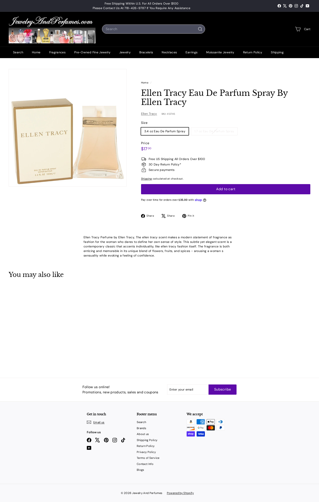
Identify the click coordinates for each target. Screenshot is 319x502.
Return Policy (252, 52)
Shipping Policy (147, 440)
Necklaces (169, 52)
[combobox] (153, 29)
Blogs (140, 470)
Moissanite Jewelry (220, 52)
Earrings (191, 52)
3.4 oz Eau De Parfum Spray (164, 131)
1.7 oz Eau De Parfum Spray (215, 132)
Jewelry (125, 52)
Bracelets (146, 52)
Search (18, 52)
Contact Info (145, 464)
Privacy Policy (146, 452)
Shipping (277, 52)
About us (143, 434)
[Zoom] (67, 127)
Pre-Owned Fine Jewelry (92, 52)
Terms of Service (148, 458)
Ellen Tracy (149, 114)
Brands (141, 428)
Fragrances (57, 52)
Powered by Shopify (180, 493)
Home (36, 52)
